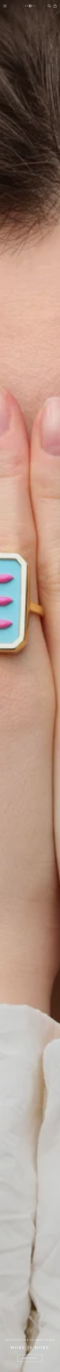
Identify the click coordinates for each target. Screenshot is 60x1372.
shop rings (30, 1358)
